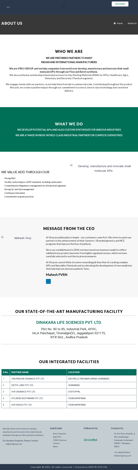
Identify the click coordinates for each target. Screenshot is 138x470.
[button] (63, 6)
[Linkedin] (48, 281)
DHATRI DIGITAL (98, 467)
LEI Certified (90, 439)
